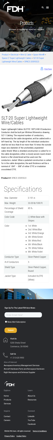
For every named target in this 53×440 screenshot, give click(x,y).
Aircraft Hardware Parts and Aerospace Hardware (24, 369)
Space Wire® (39, 54)
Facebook (32, 424)
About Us (31, 396)
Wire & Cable (25, 54)
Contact (7, 416)
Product (5, 54)
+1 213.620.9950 (17, 358)
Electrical (14, 54)
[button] (47, 7)
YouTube (31, 420)
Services (7, 404)
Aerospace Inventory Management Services (21, 365)
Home (6, 396)
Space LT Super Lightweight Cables (16, 58)
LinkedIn (31, 416)
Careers (7, 420)
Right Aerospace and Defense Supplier (19, 372)
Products (7, 400)
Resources (32, 400)
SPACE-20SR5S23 (31, 61)
